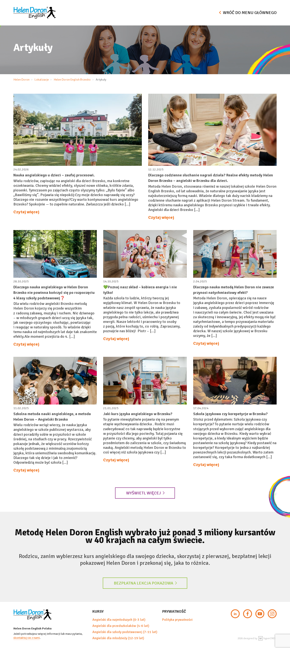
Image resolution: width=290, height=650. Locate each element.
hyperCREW (270, 638)
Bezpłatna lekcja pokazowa (143, 583)
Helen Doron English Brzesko (72, 79)
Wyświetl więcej (143, 493)
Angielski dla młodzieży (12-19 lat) (118, 638)
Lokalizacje (42, 79)
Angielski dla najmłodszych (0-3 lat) (118, 620)
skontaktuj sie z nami (26, 638)
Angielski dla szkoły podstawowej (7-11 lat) (124, 632)
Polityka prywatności (177, 620)
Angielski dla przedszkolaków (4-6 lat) (120, 626)
